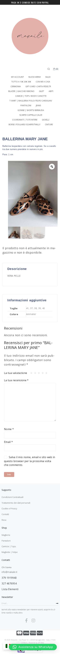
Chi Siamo (7, 567)
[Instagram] (33, 620)
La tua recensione (16, 380)
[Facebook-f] (26, 620)
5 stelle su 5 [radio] (45, 372)
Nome (9, 429)
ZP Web (41, 642)
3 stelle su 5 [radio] (38, 372)
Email (8, 442)
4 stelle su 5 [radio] (42, 372)
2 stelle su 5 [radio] (34, 372)
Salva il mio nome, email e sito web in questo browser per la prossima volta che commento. (29, 461)
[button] (33, 647)
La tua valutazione (15, 373)
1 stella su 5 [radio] (30, 372)
